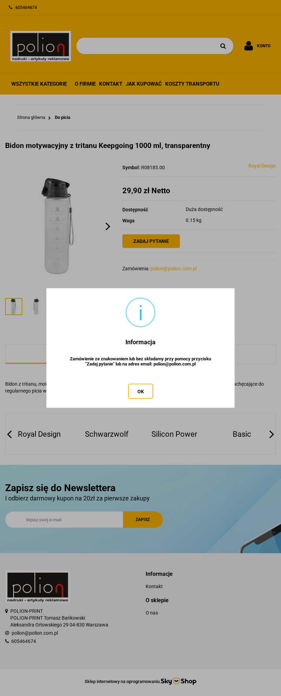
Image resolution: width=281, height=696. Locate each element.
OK (140, 391)
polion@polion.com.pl (175, 364)
